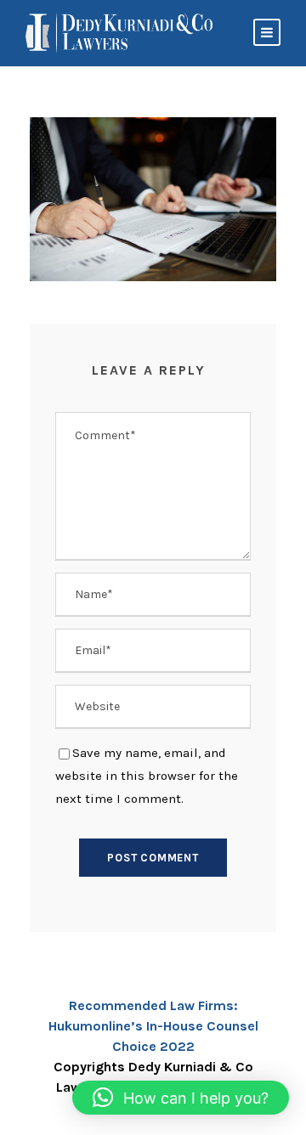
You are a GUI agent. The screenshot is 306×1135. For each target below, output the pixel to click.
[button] (180, 1098)
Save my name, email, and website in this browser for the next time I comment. (146, 775)
